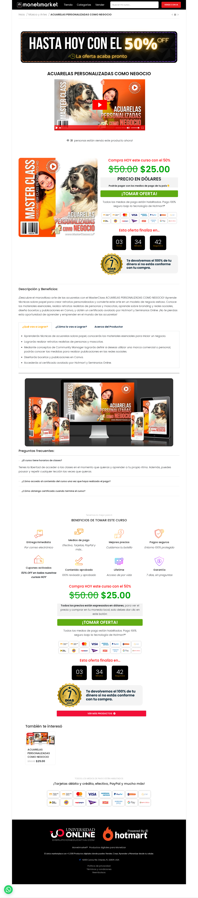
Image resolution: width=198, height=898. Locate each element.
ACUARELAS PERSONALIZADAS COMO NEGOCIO (39, 753)
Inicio (22, 14)
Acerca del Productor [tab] (109, 326)
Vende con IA (171, 4)
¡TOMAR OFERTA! (139, 194)
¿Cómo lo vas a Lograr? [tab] (71, 326)
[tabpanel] (99, 349)
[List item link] (99, 866)
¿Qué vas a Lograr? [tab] (35, 326)
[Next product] (178, 14)
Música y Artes (38, 14)
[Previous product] (172, 14)
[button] (8, 889)
